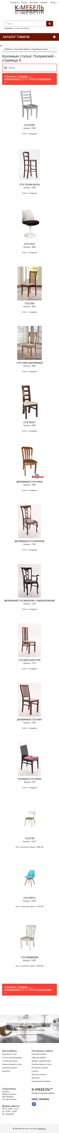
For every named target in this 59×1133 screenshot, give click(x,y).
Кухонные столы (9, 1054)
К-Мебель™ (42, 1129)
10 (35, 79)
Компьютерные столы (12, 1064)
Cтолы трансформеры (12, 1057)
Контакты (15, 2)
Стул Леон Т (29, 422)
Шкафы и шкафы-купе (41, 1061)
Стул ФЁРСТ (29, 898)
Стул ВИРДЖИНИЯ (29, 957)
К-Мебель (8, 49)
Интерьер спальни (40, 1068)
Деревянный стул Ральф (29, 482)
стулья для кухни (21, 28)
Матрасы (6, 1071)
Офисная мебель (39, 1057)
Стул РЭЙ (29, 838)
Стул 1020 (29, 303)
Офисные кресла (9, 1068)
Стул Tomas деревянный (29, 363)
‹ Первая (22, 76)
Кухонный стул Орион (29, 779)
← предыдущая (18, 77)
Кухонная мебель (22, 49)
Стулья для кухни (9, 1061)
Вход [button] (53, 2)
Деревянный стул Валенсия (29, 541)
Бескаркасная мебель (41, 1081)
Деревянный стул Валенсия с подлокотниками (29, 601)
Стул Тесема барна (29, 184)
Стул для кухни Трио (29, 660)
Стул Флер (29, 125)
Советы (35, 1071)
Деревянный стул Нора (29, 719)
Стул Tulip (29, 244)
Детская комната (39, 1074)
